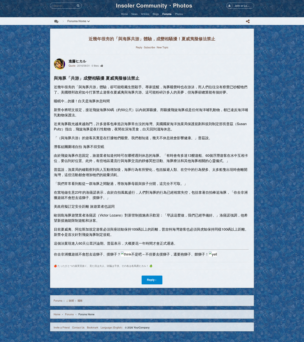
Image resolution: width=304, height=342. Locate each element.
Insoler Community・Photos (154, 5)
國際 (80, 300)
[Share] (248, 21)
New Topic (162, 47)
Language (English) (111, 327)
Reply (139, 47)
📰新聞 (70, 300)
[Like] (101, 65)
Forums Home (77, 21)
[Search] (78, 5)
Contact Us (78, 327)
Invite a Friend (62, 327)
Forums (58, 300)
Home (57, 314)
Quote (72, 65)
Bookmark (92, 327)
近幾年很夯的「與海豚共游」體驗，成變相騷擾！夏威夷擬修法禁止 (152, 38)
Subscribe (149, 47)
